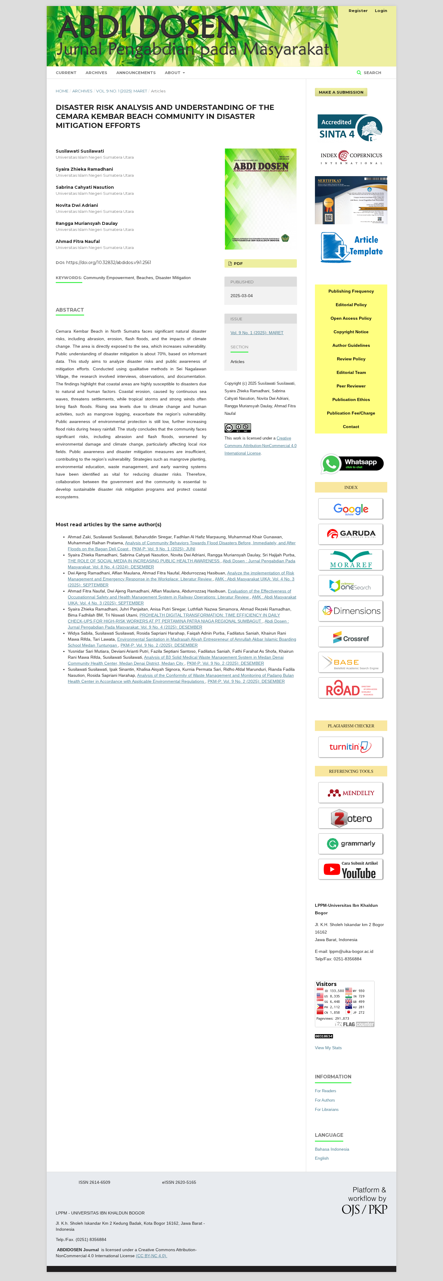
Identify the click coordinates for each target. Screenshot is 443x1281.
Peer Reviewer (351, 386)
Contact (351, 426)
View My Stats (328, 1047)
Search (372, 72)
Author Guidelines (351, 345)
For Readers (325, 1091)
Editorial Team (351, 372)
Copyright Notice (351, 331)
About (173, 72)
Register (358, 10)
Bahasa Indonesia (332, 1149)
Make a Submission (341, 92)
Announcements (136, 72)
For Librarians (327, 1109)
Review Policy (351, 358)
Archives (96, 72)
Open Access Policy (351, 318)
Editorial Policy (351, 304)
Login (381, 10)
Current (66, 72)
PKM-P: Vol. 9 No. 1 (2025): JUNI (163, 548)
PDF (238, 263)
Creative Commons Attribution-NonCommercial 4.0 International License (261, 446)
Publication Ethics (351, 399)
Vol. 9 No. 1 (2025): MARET (121, 91)
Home (62, 91)
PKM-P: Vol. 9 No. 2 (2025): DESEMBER (159, 645)
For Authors (325, 1100)
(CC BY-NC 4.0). (151, 1255)
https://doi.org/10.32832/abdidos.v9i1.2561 (108, 262)
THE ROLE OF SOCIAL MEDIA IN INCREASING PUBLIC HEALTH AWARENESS (144, 560)
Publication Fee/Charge (351, 413)
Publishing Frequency (351, 291)
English (322, 1158)
